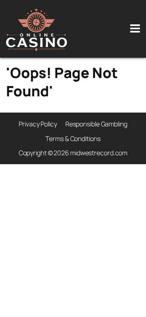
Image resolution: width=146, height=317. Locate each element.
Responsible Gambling (96, 123)
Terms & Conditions (72, 138)
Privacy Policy (38, 123)
